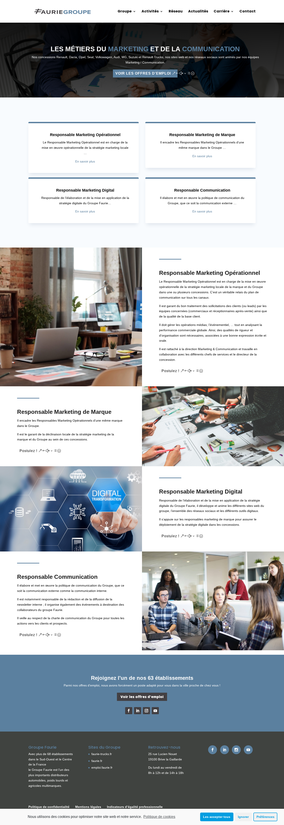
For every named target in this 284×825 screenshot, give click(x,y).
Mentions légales (88, 807)
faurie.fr (96, 761)
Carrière (221, 12)
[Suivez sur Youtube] (155, 710)
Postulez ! (170, 371)
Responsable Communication (202, 190)
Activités (150, 12)
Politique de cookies (159, 817)
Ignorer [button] (243, 817)
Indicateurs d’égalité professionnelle (135, 807)
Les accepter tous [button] (216, 817)
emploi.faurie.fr (101, 767)
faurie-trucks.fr (101, 754)
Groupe (125, 12)
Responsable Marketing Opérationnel (85, 135)
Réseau (176, 12)
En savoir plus (85, 161)
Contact (247, 12)
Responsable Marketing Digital (85, 190)
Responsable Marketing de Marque (202, 135)
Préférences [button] (265, 817)
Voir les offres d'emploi (143, 73)
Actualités (198, 12)
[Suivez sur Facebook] (128, 710)
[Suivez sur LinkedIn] (137, 710)
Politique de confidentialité (48, 807)
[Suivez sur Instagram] (146, 710)
